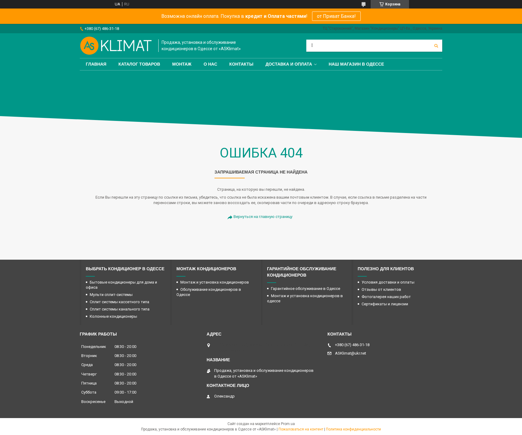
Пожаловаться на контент (301, 429)
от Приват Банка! (336, 16)
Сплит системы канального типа (120, 309)
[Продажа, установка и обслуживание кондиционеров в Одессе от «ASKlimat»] (116, 45)
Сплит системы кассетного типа (119, 302)
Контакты (241, 64)
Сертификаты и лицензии (385, 304)
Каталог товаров (139, 64)
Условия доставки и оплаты (388, 282)
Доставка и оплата (289, 64)
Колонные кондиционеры (113, 316)
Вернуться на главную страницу (263, 216)
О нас (210, 64)
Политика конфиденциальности (353, 429)
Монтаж (182, 64)
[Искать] (436, 46)
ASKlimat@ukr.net (350, 353)
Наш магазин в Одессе (356, 64)
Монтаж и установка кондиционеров (214, 282)
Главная (96, 64)
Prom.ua (288, 424)
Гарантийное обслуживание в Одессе (305, 288)
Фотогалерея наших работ (386, 296)
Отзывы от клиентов (381, 289)
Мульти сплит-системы (111, 294)
